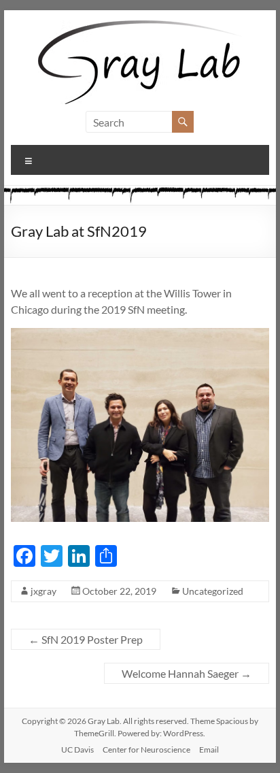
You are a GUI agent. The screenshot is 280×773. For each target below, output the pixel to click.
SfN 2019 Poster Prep (86, 639)
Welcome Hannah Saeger (186, 673)
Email (209, 749)
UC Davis (77, 749)
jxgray (43, 591)
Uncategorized (212, 591)
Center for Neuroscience (146, 749)
